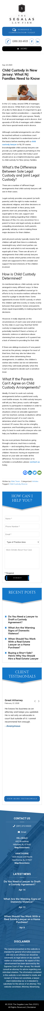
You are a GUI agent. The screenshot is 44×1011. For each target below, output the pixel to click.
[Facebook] (25, 473)
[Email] (39, 473)
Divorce (24, 484)
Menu (24, 48)
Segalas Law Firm (22, 14)
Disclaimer (31, 1007)
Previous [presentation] (35, 702)
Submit (17, 578)
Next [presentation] (38, 702)
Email (23, 832)
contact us (35, 462)
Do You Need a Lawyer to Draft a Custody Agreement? (23, 619)
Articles (35, 481)
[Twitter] (35, 473)
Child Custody (15, 484)
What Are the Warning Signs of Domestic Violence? (21, 630)
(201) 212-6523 (20, 41)
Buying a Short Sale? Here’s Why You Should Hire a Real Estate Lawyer (23, 655)
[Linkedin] (30, 473)
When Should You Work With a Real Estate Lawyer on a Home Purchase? (22, 643)
